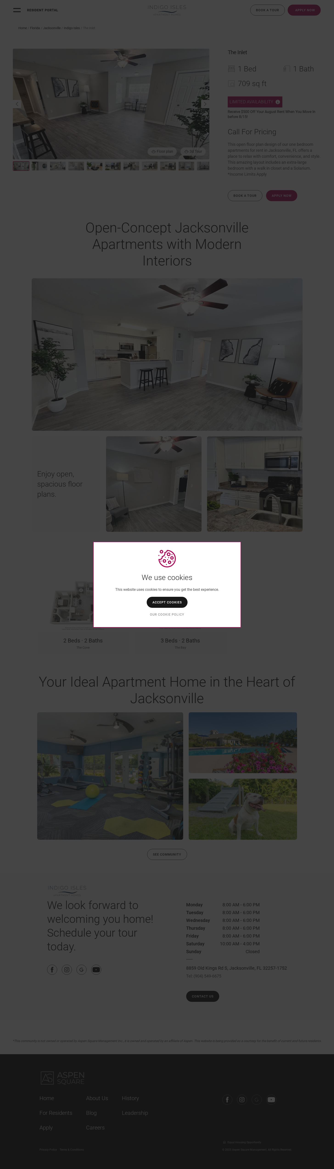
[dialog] (167, 584)
